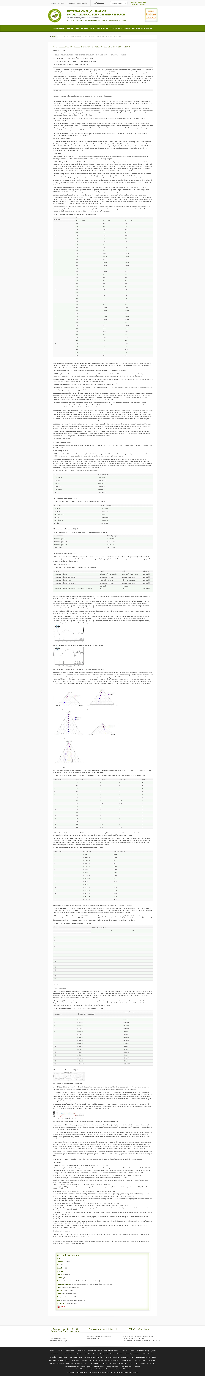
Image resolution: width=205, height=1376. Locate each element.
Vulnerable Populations (142, 1357)
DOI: (58, 1300)
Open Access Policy (95, 1363)
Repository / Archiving (125, 1363)
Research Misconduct (96, 1360)
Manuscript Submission (111, 1351)
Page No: (60, 1262)
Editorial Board (69, 1351)
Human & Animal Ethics (112, 1357)
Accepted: (60, 1297)
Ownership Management (100, 1354)
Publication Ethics (139, 1360)
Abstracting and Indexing (132, 1354)
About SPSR (86, 1354)
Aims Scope (77, 1354)
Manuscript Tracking (143, 1351)
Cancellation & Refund (72, 1367)
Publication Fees (140, 1363)
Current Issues (81, 1351)
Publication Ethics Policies (65, 1363)
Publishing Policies (80, 1363)
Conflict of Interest (63, 1360)
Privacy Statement (112, 1367)
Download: (61, 1268)
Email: (59, 1287)
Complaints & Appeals (112, 1360)
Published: (61, 1303)
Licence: (60, 1278)
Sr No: (59, 1258)
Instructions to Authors (95, 1351)
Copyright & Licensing (109, 1363)
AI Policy (52, 1363)
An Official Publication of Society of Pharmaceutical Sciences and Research (96, 21)
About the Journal (66, 1354)
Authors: (60, 1281)
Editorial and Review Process (58, 1357)
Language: (61, 1274)
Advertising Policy (86, 1367)
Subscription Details (126, 1367)
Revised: (60, 1294)
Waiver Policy (151, 1363)
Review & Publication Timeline (93, 1357)
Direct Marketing (99, 1367)
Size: (59, 1265)
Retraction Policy (127, 1360)
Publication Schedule (116, 1354)
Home (54, 37)
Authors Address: (63, 1284)
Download (63, 1306)
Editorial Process (148, 1354)
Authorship (75, 1360)
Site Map (137, 1367)
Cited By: (60, 1271)
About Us (59, 1351)
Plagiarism (84, 1360)
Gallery (132, 1351)
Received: (60, 1290)
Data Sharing (151, 1360)
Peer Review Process (76, 1357)
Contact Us (124, 1351)
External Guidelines (127, 1357)
